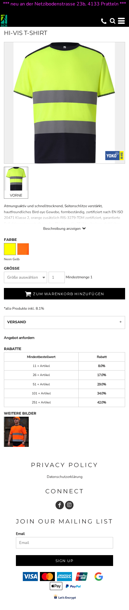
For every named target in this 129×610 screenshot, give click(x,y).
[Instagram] (69, 505)
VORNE (16, 195)
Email (20, 533)
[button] (113, 21)
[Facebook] (60, 505)
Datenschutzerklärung (64, 476)
